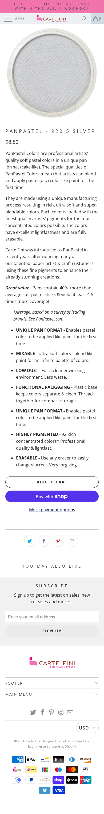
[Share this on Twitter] (30, 541)
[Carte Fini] (52, 18)
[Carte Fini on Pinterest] (52, 713)
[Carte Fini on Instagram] (61, 713)
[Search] (84, 18)
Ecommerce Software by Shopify (52, 746)
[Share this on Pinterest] (58, 541)
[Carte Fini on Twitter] (33, 713)
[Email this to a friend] (72, 541)
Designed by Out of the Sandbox (65, 741)
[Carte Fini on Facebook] (42, 713)
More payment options (52, 510)
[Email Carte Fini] (70, 713)
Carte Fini (33, 741)
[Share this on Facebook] (44, 541)
